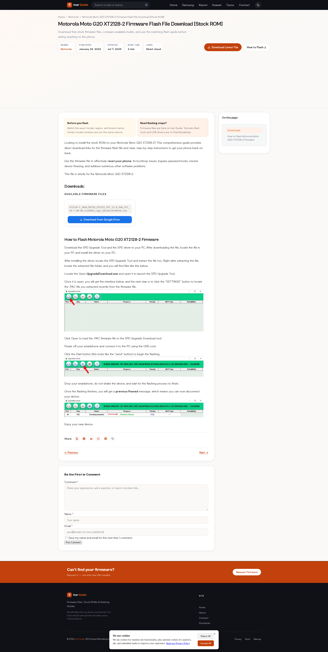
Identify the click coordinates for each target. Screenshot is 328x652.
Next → (203, 452)
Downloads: (234, 130)
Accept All (206, 643)
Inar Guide (79, 638)
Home (173, 5)
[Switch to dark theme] (258, 5)
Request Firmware (247, 571)
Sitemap (257, 639)
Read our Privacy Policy (178, 643)
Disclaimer (204, 623)
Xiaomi (203, 5)
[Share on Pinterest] (105, 439)
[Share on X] (77, 439)
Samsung (188, 5)
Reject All (205, 636)
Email (68, 526)
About (202, 612)
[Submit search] (146, 5)
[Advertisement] (164, 78)
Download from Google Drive (102, 219)
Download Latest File (225, 47)
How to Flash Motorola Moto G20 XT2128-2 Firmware (243, 138)
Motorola (74, 16)
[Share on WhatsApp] (98, 439)
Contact (244, 5)
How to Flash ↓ (256, 47)
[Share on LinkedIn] (91, 439)
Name (68, 514)
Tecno (230, 5)
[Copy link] (113, 439)
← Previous (71, 452)
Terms (247, 639)
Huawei (216, 5)
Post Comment (73, 542)
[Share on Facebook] (84, 439)
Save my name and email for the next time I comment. (100, 537)
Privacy (238, 639)
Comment (71, 482)
